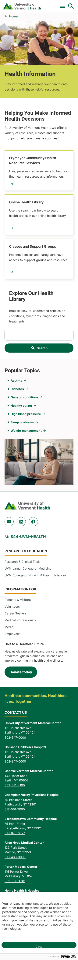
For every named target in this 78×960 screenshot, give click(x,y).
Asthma (16, 380)
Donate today (20, 672)
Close (39, 946)
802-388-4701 (15, 881)
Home (13, 16)
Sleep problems (22, 422)
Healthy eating (21, 405)
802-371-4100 (15, 785)
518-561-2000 (15, 809)
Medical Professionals (20, 620)
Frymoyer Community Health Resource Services (32, 160)
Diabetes (17, 389)
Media (9, 627)
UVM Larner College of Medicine (28, 568)
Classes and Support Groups (32, 246)
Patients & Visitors (18, 600)
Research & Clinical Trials (22, 562)
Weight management (26, 430)
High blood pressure (26, 414)
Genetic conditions (24, 397)
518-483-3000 (15, 857)
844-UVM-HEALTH (28, 536)
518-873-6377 (15, 833)
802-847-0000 (15, 737)
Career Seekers (16, 613)
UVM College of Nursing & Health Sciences (35, 575)
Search (42, 348)
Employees (12, 634)
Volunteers (12, 606)
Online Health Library (26, 202)
